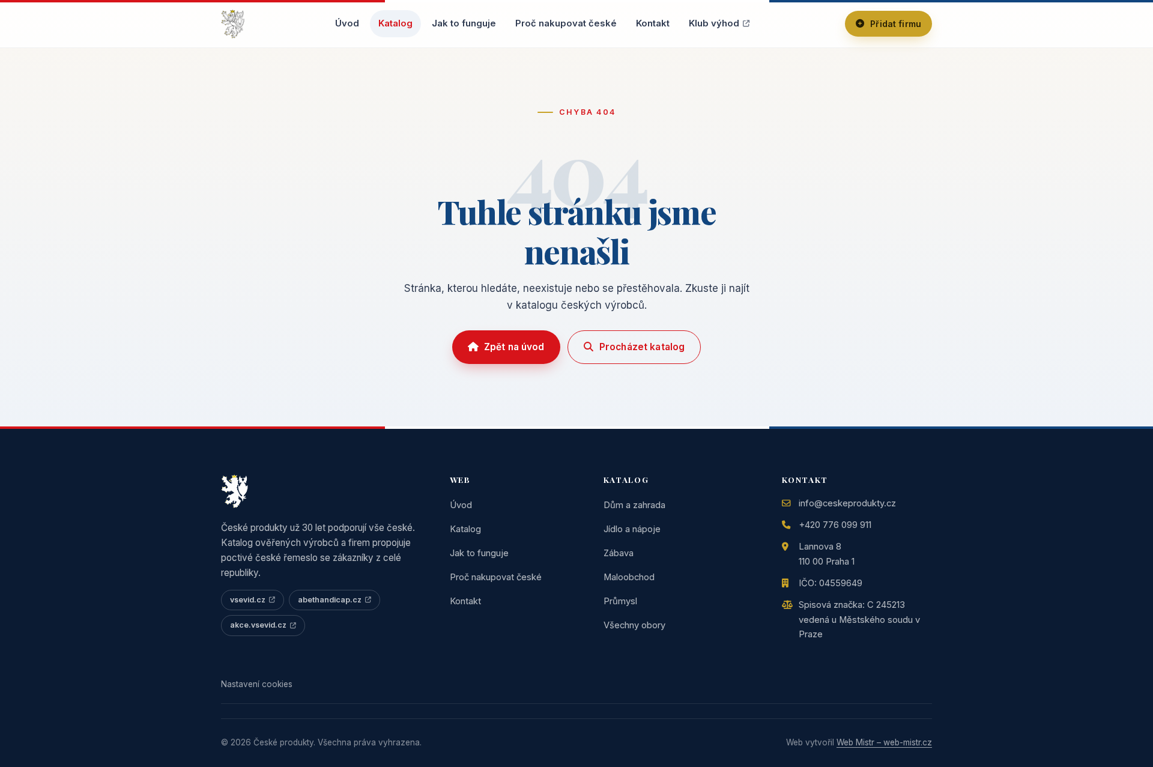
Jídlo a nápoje (632, 529)
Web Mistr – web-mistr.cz (884, 742)
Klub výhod (714, 23)
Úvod (347, 23)
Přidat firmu (895, 24)
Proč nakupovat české (566, 23)
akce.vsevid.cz (258, 624)
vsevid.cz (247, 599)
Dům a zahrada (634, 505)
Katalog (395, 23)
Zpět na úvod (514, 347)
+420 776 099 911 (835, 525)
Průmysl (620, 601)
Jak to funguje (464, 23)
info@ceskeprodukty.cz (847, 503)
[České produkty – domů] (232, 24)
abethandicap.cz (330, 599)
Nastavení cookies (256, 684)
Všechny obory (634, 625)
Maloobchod (629, 577)
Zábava (619, 553)
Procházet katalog (642, 347)
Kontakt (653, 23)
